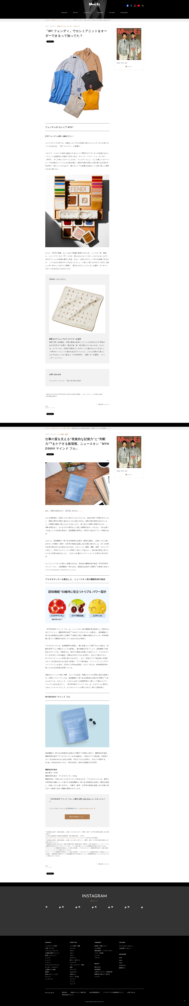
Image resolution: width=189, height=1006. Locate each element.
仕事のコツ (73, 974)
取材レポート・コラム (51, 974)
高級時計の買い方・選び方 (102, 974)
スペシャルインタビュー (126, 946)
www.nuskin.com (86, 808)
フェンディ (53, 407)
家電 (71, 967)
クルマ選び (97, 948)
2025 (120, 957)
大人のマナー (74, 972)
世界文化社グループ (68, 994)
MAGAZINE (124, 12)
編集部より (122, 967)
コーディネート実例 (51, 946)
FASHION (64, 12)
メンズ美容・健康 (64, 428)
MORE (129, 66)
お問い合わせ (131, 992)
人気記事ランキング (125, 948)
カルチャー (73, 957)
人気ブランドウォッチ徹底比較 (103, 972)
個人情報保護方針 (95, 992)
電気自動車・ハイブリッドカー (103, 950)
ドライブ (97, 957)
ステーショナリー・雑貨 (77, 965)
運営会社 (64, 992)
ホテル (72, 950)
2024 (120, 960)
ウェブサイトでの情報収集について (113, 992)
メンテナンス (49, 979)
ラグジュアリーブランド (52, 965)
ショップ (47, 960)
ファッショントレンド (51, 950)
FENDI (47, 407)
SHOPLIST (122, 965)
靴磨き (47, 972)
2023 (120, 963)
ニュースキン (48, 867)
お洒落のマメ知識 (50, 969)
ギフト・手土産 (74, 976)
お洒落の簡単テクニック (52, 953)
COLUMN (112, 12)
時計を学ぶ (97, 967)
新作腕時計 (97, 969)
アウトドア (73, 969)
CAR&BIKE (100, 12)
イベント (47, 962)
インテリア (73, 962)
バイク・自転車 (98, 953)
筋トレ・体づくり (75, 960)
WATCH (75, 12)
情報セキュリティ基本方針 (78, 992)
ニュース (47, 957)
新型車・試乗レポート (100, 946)
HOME (47, 20)
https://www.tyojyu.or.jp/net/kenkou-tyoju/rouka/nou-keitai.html (64, 838)
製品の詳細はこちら (76, 817)
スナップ (47, 976)
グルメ (72, 953)
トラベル (72, 948)
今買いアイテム (61, 26)
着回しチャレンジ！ (51, 955)
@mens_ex (94, 900)
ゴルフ (72, 955)
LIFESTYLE (87, 12)
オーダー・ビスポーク (65, 20)
